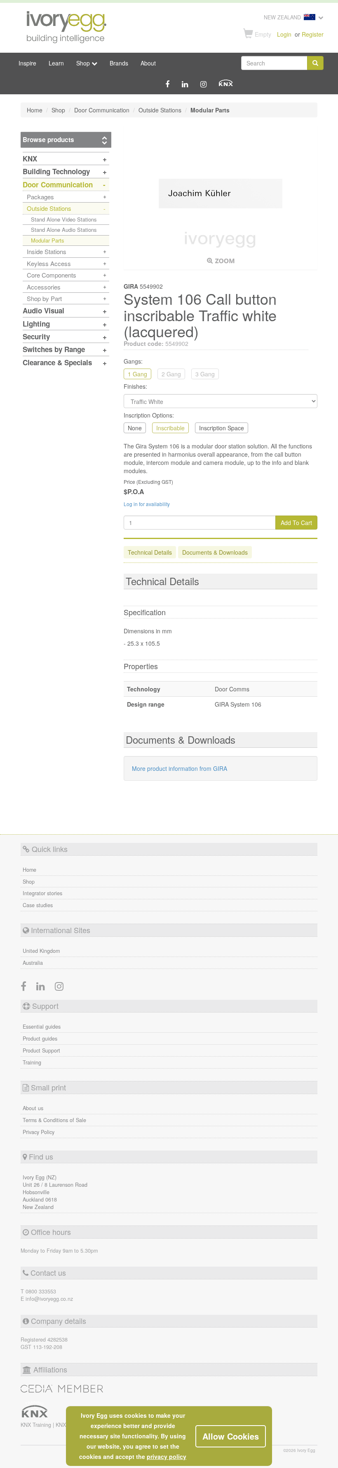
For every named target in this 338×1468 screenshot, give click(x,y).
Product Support (41, 1050)
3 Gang (205, 374)
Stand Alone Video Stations (64, 219)
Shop (29, 881)
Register (313, 34)
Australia (33, 962)
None (135, 428)
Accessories (44, 286)
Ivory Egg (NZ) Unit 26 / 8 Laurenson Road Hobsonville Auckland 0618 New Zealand (55, 1192)
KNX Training (37, 1424)
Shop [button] (84, 63)
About (148, 63)
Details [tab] (150, 552)
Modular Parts (47, 240)
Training (32, 1062)
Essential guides (42, 1026)
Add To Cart (296, 522)
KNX (61, 1424)
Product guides (40, 1038)
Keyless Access (49, 263)
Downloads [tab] (215, 552)
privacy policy (166, 1456)
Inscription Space (221, 428)
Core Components (51, 275)
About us (33, 1108)
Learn (56, 63)
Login (284, 34)
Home (29, 869)
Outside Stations (49, 208)
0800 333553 (41, 1291)
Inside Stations (46, 251)
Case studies (38, 905)
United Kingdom (41, 951)
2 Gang (171, 374)
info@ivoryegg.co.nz (49, 1298)
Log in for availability (147, 503)
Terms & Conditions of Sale (54, 1120)
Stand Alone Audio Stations (64, 229)
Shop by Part (44, 298)
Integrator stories (42, 893)
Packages (40, 196)
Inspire (27, 63)
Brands (119, 63)
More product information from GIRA (179, 768)
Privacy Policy (38, 1132)
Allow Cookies (230, 1436)
